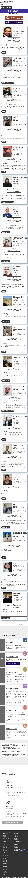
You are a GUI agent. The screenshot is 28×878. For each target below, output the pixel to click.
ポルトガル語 (5, 847)
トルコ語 (5, 861)
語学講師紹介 (17, 838)
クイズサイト (16, 844)
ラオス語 (5, 868)
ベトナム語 (5, 858)
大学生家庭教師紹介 (18, 841)
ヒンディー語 (5, 852)
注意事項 (16, 847)
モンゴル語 (5, 863)
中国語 (4, 835)
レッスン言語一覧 (6, 832)
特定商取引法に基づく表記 (19, 849)
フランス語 (5, 839)
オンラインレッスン (18, 835)
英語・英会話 (5, 833)
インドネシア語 (6, 838)
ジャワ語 (5, 860)
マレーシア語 (5, 869)
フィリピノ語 (5, 844)
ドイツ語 (5, 846)
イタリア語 (5, 849)
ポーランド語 (5, 864)
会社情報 (16, 833)
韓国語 (4, 841)
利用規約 (16, 839)
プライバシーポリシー (18, 846)
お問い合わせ (17, 836)
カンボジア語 (5, 850)
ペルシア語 (5, 857)
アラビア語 (5, 854)
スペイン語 (5, 836)
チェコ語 (5, 866)
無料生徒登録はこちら (13, 663)
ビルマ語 (5, 872)
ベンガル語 (5, 855)
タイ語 (4, 871)
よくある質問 (17, 843)
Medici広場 (16, 832)
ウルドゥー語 (5, 874)
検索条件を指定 (12, 11)
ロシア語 (5, 843)
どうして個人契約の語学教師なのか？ (14, 822)
